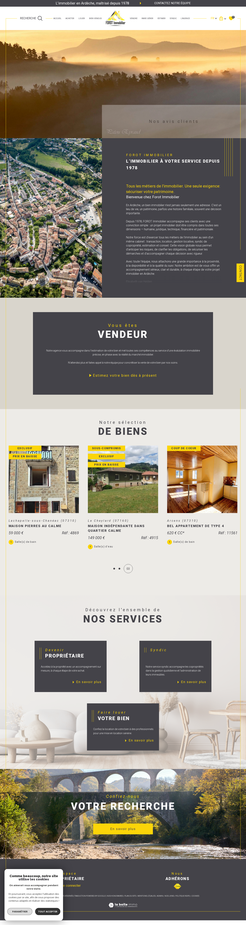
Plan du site (130, 896)
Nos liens (169, 896)
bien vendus (95, 18)
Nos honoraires (115, 896)
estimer (162, 18)
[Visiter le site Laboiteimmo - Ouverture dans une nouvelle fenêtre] (123, 909)
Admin (160, 896)
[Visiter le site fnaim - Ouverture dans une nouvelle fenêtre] (177, 886)
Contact (240, 272)
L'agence (185, 18)
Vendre (133, 18)
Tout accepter (47, 911)
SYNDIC (173, 18)
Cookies (195, 896)
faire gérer (147, 18)
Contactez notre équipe (172, 3)
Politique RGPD (182, 896)
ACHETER (70, 18)
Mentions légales (146, 896)
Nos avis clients (174, 121)
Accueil (57, 18)
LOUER (82, 18)
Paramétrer (20, 911)
